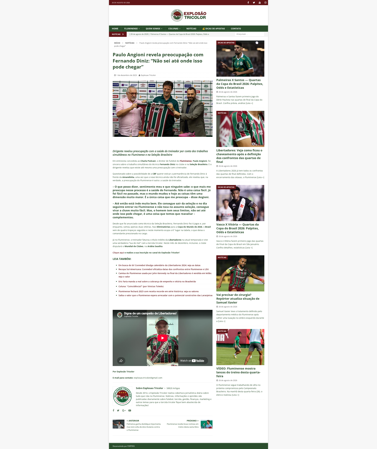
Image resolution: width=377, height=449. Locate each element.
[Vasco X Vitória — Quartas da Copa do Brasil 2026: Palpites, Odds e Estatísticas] (240, 203)
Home (115, 28)
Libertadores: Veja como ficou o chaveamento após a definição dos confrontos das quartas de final (239, 156)
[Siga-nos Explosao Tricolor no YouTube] (128, 410)
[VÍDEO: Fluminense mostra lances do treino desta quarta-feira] (240, 347)
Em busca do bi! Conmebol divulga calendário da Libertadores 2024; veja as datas (159, 265)
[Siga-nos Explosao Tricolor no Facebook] (113, 410)
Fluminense (131, 28)
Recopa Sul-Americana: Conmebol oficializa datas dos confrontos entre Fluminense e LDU (164, 269)
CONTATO (236, 28)
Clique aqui (118, 252)
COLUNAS (173, 28)
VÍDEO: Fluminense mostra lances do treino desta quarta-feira (238, 372)
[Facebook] (248, 2)
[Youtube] (259, 2)
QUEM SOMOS (153, 28)
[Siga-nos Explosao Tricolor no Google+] (123, 410)
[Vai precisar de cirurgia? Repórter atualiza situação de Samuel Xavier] (240, 273)
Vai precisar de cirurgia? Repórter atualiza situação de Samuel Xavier (237, 298)
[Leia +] (249, 103)
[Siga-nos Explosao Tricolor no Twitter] (117, 410)
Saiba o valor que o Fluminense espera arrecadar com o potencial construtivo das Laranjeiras (166, 295)
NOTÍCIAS (191, 28)
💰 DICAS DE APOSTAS (213, 28)
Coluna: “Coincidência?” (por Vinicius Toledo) (141, 286)
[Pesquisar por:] (249, 34)
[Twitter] (254, 2)
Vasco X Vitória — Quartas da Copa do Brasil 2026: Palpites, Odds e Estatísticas (237, 228)
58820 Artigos (173, 388)
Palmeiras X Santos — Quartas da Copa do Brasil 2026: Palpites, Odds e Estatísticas (239, 84)
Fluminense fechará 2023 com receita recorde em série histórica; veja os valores (159, 291)
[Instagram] (265, 2)
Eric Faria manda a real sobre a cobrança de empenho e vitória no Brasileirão (157, 281)
